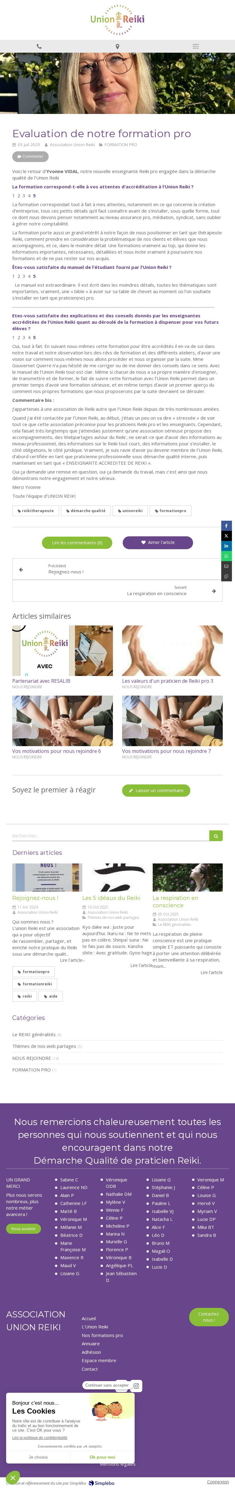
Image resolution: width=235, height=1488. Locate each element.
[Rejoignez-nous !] (47, 877)
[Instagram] (136, 1386)
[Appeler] (39, 46)
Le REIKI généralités (34, 1034)
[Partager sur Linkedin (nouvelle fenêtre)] (226, 546)
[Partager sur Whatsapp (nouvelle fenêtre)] (226, 556)
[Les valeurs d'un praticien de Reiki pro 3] (172, 650)
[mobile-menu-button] (196, 46)
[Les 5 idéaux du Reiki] (117, 877)
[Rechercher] (216, 835)
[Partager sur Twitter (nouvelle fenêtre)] (226, 536)
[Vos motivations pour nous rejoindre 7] (172, 721)
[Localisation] (117, 46)
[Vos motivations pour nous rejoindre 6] (62, 721)
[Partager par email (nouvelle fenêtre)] (226, 566)
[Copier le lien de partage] (226, 576)
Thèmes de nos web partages (44, 1046)
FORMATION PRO (31, 1070)
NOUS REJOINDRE (31, 1058)
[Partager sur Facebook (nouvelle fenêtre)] (226, 526)
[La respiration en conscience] (188, 877)
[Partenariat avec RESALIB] (62, 650)
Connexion (218, 1482)
